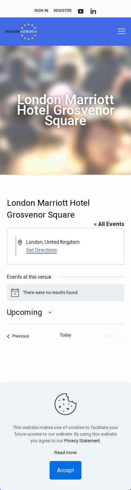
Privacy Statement (82, 440)
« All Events (109, 224)
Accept (65, 470)
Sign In (41, 10)
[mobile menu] (122, 31)
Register (63, 10)
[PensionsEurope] (21, 31)
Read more (65, 452)
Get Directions (41, 250)
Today (65, 335)
